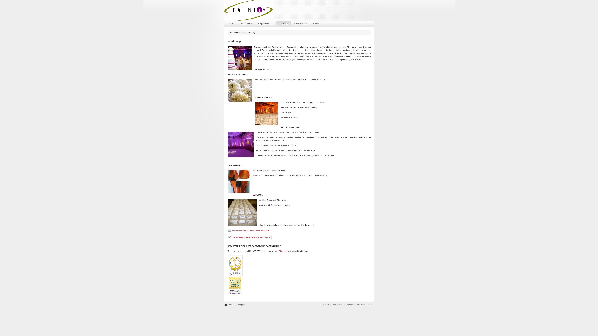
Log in (369, 305)
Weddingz (283, 24)
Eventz (299, 10)
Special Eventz (300, 24)
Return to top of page (237, 305)
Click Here (283, 251)
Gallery (316, 24)
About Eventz (246, 24)
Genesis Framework (345, 305)
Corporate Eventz (265, 24)
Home (231, 24)
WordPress (360, 305)
